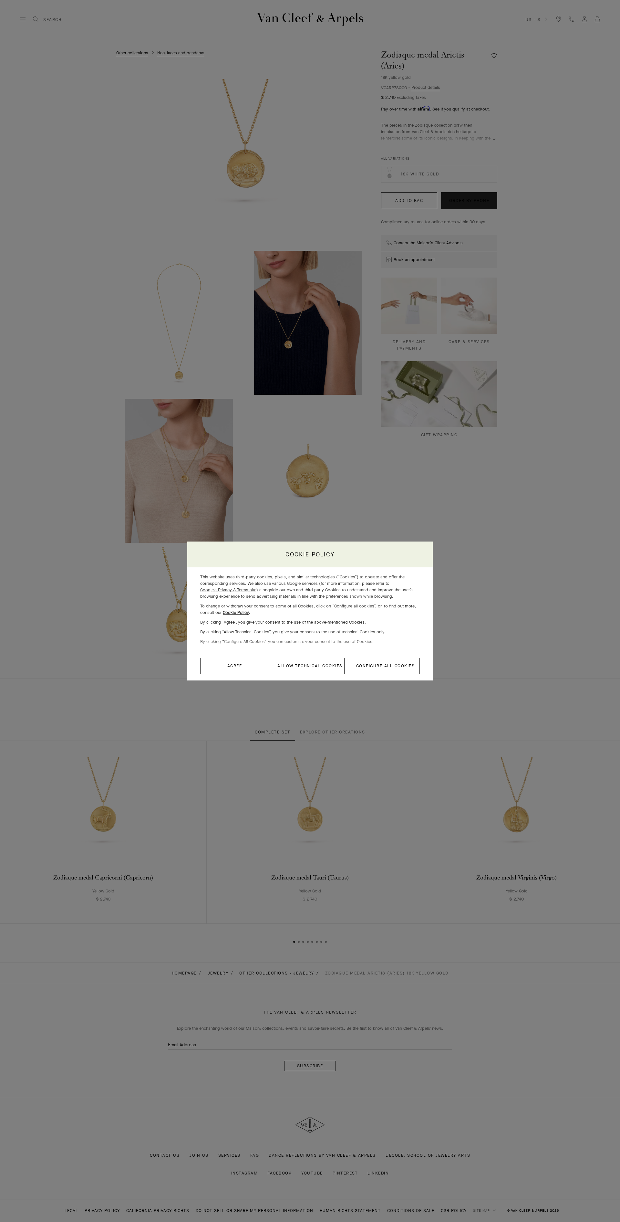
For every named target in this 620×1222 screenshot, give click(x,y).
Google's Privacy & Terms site (228, 590)
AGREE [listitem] (234, 666)
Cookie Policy (236, 612)
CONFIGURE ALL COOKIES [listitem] (385, 666)
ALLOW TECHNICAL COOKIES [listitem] (310, 666)
